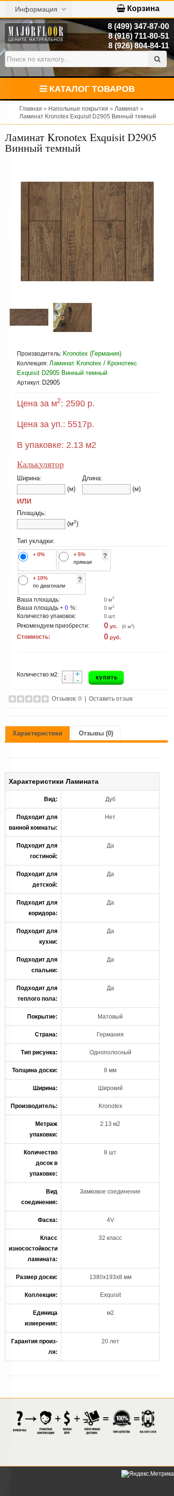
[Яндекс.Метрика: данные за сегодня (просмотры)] (147, 1474)
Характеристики (37, 733)
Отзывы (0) (96, 733)
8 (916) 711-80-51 (138, 36)
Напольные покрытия (78, 108)
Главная (30, 108)
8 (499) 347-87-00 (138, 26)
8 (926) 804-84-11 (138, 46)
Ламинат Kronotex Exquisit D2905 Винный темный (87, 116)
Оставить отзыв (110, 698)
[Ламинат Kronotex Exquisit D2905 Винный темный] (87, 231)
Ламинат (127, 108)
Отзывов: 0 (67, 698)
